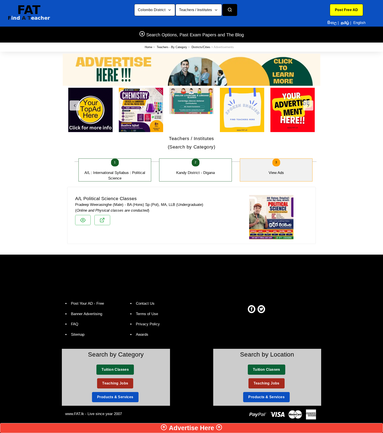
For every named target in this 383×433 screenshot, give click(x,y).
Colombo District (152, 10)
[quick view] (83, 220)
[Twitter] (261, 309)
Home (148, 47)
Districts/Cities (201, 47)
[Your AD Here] (191, 69)
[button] (346, 10)
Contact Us (145, 303)
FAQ (74, 324)
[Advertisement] (190, 276)
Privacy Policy (148, 324)
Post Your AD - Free (87, 303)
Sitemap (77, 334)
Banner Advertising (86, 314)
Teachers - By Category (172, 47)
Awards (142, 334)
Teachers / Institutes (196, 10)
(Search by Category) (191, 142)
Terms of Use (147, 314)
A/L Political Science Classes (106, 198)
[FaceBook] (252, 309)
